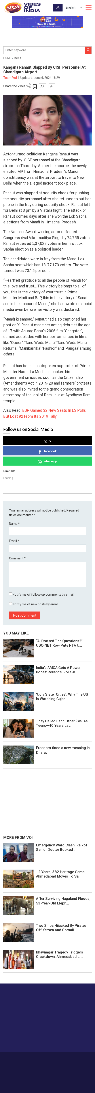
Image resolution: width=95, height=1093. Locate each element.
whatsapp (50, 461)
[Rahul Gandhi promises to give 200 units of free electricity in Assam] (18, 852)
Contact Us (57, 1058)
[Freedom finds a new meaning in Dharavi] (18, 755)
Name (14, 523)
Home (7, 58)
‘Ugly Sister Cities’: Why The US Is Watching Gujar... (62, 696)
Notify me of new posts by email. (36, 604)
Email (14, 541)
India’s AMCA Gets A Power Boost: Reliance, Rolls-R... (58, 669)
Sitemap (58, 1062)
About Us (41, 1058)
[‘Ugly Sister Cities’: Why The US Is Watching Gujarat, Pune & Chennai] (18, 701)
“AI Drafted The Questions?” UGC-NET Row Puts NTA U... (59, 643)
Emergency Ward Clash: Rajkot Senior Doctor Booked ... (61, 847)
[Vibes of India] (22, 7)
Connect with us (25, 1039)
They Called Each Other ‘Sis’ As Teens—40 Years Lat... (62, 723)
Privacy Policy (40, 1062)
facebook (50, 451)
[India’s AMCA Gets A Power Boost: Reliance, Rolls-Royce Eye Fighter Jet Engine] (18, 674)
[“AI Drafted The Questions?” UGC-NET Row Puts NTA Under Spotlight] (18, 647)
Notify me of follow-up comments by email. (43, 594)
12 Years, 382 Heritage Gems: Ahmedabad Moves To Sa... (61, 874)
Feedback (73, 1058)
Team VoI (10, 77)
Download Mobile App (47, 1082)
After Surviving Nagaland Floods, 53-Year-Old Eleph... (63, 900)
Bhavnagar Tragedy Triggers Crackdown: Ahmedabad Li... (59, 954)
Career (27, 1058)
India (17, 58)
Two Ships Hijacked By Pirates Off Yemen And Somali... (61, 927)
